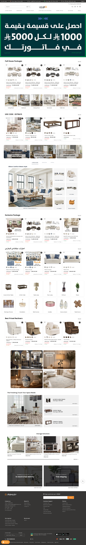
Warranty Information (47, 513)
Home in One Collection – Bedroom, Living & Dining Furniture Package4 (32, 83)
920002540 (79, 3)
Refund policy (26, 542)
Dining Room (30, 10)
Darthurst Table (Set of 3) (30, 135)
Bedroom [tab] (44, 162)
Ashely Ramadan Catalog (10, 520)
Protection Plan (46, 506)
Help (72, 6)
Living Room (8, 10)
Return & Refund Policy (67, 504)
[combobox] (17, 6)
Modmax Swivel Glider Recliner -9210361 (52, 339)
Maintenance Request (47, 504)
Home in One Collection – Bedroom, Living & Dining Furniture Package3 (51, 83)
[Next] (78, 444)
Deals (79, 10)
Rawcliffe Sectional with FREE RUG (71, 236)
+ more (15, 79)
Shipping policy (43, 542)
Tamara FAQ (45, 509)
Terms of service (37, 542)
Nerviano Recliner (29, 339)
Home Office (59, 10)
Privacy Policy (65, 503)
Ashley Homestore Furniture (11, 542)
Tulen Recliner (67, 339)
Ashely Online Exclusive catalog (11, 523)
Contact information (50, 542)
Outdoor (70, 10)
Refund (63, 511)
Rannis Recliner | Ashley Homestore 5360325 (13, 340)
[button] (27, 6)
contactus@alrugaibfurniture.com (14, 504)
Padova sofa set (28, 269)
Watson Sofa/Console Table (69, 135)
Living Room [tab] (35, 162)
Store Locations (27, 504)
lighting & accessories (45, 10)
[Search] (29, 6)
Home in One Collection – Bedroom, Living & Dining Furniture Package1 (13, 83)
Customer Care (46, 503)
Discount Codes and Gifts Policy (68, 509)
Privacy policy (31, 542)
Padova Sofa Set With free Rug (12, 269)
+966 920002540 (10, 539)
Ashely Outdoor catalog (10, 525)
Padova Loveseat (47, 269)
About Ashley (26, 503)
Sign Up (70, 497)
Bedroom (19, 10)
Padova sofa (66, 269)
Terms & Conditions (66, 508)
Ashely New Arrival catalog (10, 521)
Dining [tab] (52, 162)
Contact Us (26, 506)
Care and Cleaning (47, 511)
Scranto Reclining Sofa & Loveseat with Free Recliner (14, 237)
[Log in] (75, 6)
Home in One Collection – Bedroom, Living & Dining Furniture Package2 (71, 83)
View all (79, 61)
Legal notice (56, 542)
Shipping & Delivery (66, 506)
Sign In (25, 520)
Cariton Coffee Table (48, 135)
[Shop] (17, 151)
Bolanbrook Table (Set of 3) (12, 135)
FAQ (44, 508)
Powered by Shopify (20, 542)
